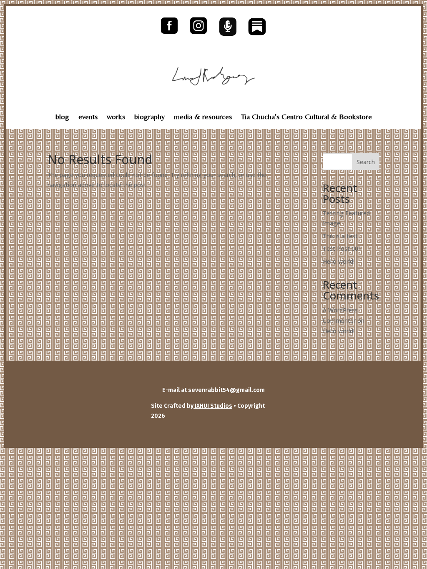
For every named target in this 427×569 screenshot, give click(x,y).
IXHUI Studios (212, 405)
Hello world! (338, 261)
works (116, 117)
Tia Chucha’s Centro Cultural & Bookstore (306, 117)
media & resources (203, 117)
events (88, 117)
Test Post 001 (342, 248)
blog (62, 117)
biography (149, 117)
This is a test (340, 236)
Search (366, 162)
